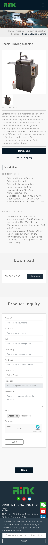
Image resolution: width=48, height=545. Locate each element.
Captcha (9, 421)
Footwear (15, 34)
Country (9, 370)
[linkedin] (29, 499)
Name (8, 318)
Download (24, 151)
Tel (6, 339)
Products (20, 31)
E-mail (9, 328)
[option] (24, 72)
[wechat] (18, 499)
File (7, 411)
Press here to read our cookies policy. (24, 535)
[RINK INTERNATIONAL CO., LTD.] (10, 5)
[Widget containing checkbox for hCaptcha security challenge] (23, 428)
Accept (24, 541)
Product (9, 381)
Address (9, 360)
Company (9, 349)
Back (24, 470)
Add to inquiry (24, 157)
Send (14, 442)
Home (11, 31)
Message (10, 391)
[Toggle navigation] (42, 5)
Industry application (36, 31)
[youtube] (24, 499)
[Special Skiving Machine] (24, 72)
